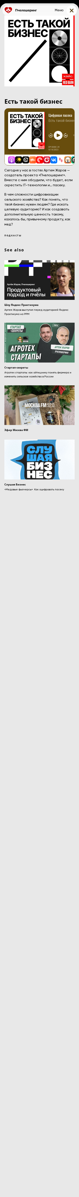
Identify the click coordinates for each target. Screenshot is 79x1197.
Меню (59, 10)
